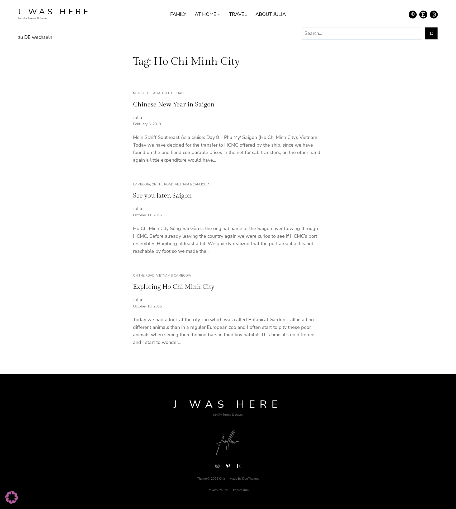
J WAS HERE (54, 11)
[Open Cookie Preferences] (11, 502)
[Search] (431, 33)
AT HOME (205, 14)
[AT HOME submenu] (219, 14)
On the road (173, 93)
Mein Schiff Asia (146, 93)
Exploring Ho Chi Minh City (173, 287)
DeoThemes (250, 479)
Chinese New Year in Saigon (174, 104)
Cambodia (141, 184)
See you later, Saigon (162, 195)
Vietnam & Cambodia (192, 184)
